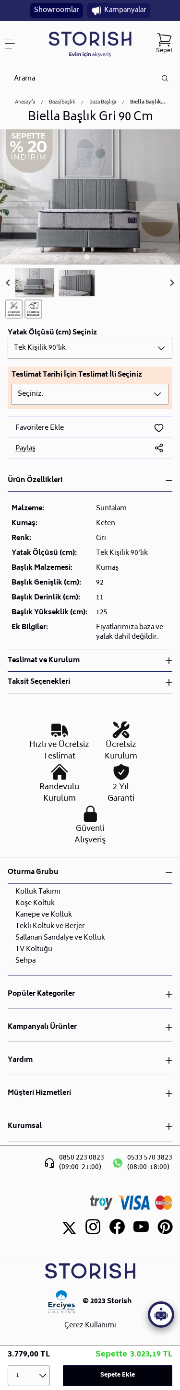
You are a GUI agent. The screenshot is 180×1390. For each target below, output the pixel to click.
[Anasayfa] (90, 43)
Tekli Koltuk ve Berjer (50, 926)
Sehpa (25, 961)
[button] (34, 283)
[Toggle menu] (13, 43)
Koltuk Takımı (37, 892)
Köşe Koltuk (35, 903)
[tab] (86, 256)
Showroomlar (56, 10)
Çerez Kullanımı (90, 1326)
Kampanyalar (125, 10)
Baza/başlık (62, 102)
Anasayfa (25, 102)
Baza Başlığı (102, 102)
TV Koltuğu (33, 949)
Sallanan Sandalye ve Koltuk (60, 938)
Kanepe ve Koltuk (43, 915)
